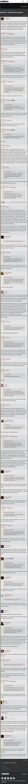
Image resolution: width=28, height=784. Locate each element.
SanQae (8, 660)
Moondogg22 (7, 341)
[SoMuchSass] (2, 651)
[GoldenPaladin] (2, 273)
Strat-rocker (7, 545)
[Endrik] (3, 166)
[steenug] (3, 145)
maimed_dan (6, 627)
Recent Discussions (6, 768)
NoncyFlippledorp (9, 420)
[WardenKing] (4, 33)
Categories (24, 6)
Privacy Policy (3, 782)
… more (20, 261)
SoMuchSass (7, 650)
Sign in (1, 762)
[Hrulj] (2, 48)
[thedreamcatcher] (2, 595)
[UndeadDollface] (5, 436)
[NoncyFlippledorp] (2, 421)
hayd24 (7, 405)
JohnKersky (6, 86)
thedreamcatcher (8, 595)
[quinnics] (2, 611)
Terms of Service (22, 780)
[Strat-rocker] (2, 546)
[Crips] (2, 292)
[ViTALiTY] (3, 120)
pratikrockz (11, 81)
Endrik (7, 167)
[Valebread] (4, 507)
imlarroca (6, 599)
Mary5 (7, 206)
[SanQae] (3, 659)
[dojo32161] (2, 558)
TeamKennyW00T (7, 512)
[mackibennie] (2, 623)
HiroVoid (8, 100)
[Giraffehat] (2, 18)
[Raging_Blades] (2, 497)
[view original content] (17, 241)
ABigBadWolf (6, 191)
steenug (8, 145)
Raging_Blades (8, 497)
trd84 (5, 701)
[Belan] (2, 718)
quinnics (6, 610)
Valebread (9, 508)
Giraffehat (7, 18)
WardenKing (11, 33)
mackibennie (7, 622)
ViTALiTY (9, 120)
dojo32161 (6, 558)
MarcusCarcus (12, 187)
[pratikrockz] (4, 81)
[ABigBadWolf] (2, 237)
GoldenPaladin (8, 272)
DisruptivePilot (7, 529)
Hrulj (6, 49)
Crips (5, 291)
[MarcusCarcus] (4, 187)
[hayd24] (3, 404)
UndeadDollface (14, 436)
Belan (5, 717)
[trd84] (2, 702)
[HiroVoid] (3, 99)
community (24, 774)
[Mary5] (3, 206)
